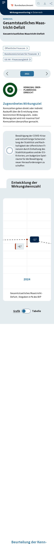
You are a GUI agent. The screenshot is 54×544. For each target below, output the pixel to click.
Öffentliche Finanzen (15, 48)
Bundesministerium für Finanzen (20, 53)
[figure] (27, 243)
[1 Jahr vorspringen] (46, 73)
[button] (4, 3)
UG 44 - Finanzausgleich (16, 59)
